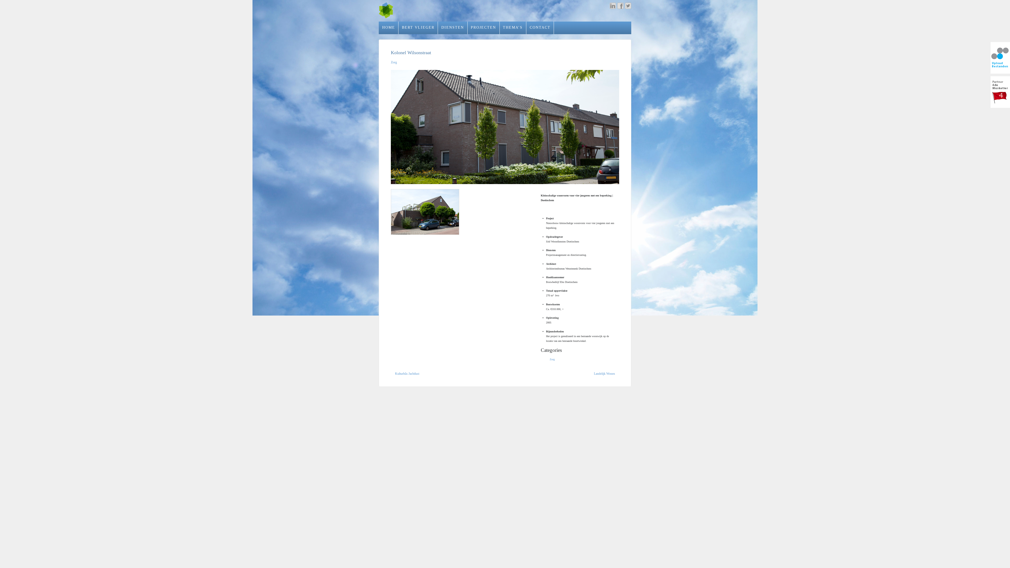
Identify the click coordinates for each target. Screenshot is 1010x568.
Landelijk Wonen (604, 374)
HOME (388, 27)
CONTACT (540, 27)
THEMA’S (513, 27)
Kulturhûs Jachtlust (407, 374)
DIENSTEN (452, 27)
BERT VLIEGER (418, 27)
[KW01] (505, 127)
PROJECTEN (483, 27)
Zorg (394, 62)
